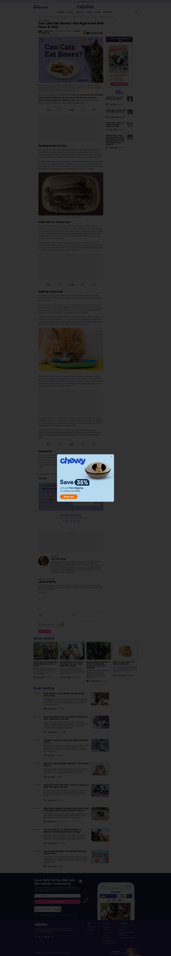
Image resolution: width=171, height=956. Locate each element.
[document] (85, 478)
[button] (111, 456)
